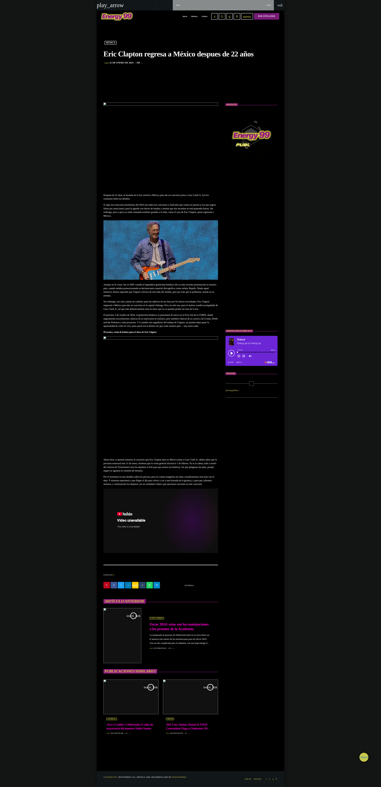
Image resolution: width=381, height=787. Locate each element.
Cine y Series (157, 618)
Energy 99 (111, 777)
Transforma (179, 777)
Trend (170, 719)
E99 (113, 575)
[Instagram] (229, 16)
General (111, 719)
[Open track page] (170, 5)
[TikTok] (222, 16)
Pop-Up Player (266, 16)
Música (110, 43)
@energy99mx (232, 390)
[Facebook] (237, 16)
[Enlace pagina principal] (117, 16)
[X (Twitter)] (214, 16)
